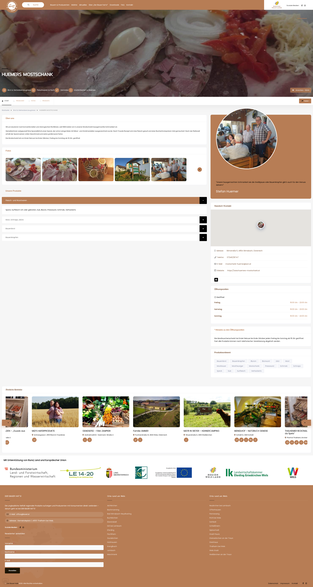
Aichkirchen (112, 505)
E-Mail (8, 560)
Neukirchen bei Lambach (220, 505)
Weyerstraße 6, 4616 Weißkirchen (199, 435)
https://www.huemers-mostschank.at (243, 270)
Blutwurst (266, 361)
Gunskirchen (112, 538)
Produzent (20, 101)
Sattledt (212, 522)
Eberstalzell (112, 522)
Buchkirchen (112, 518)
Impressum (285, 583)
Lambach (111, 550)
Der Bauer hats (12, 583)
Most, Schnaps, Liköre (15, 220)
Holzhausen (112, 542)
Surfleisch (241, 371)
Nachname (10, 551)
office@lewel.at (23, 514)
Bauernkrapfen (12, 237)
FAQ (122, 5)
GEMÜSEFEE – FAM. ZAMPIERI (97, 430)
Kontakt (129, 5)
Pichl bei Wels (215, 518)
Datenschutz (273, 583)
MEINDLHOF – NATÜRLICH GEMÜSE (251, 430)
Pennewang (214, 514)
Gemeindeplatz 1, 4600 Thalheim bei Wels (35, 520)
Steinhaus (213, 542)
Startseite (5, 110)
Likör (277, 361)
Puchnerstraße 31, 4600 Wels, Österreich (151, 435)
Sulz (229, 371)
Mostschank (254, 366)
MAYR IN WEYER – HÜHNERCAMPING (201, 430)
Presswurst (269, 366)
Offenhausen (215, 510)
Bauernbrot (10, 228)
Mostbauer (221, 366)
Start (7, 101)
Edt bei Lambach (114, 526)
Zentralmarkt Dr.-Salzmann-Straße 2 (98, 435)
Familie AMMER (140, 430)
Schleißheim (214, 526)
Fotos (33, 101)
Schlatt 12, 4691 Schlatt (244, 435)
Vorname (9, 543)
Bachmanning (113, 510)
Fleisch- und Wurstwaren (16, 200)
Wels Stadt (214, 550)
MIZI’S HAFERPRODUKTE (43, 430)
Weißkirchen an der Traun (220, 554)
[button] (199, 169)
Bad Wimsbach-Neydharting (119, 514)
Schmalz (283, 366)
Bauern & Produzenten (59, 5)
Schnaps (297, 366)
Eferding (110, 530)
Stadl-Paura (214, 534)
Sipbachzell (214, 530)
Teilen (306, 101)
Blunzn (253, 361)
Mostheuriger (237, 366)
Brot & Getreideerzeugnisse (24, 110)
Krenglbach (112, 546)
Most (287, 361)
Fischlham (111, 534)
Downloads (114, 5)
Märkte (74, 5)
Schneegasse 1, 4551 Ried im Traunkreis (49, 435)
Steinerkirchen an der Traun (221, 538)
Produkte (46, 101)
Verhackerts (256, 371)
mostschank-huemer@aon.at (238, 264)
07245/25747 (233, 257)
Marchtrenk (112, 554)
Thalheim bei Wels (217, 546)
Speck (219, 371)
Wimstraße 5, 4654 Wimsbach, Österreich (245, 250)
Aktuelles (83, 5)
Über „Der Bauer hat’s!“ (98, 5)
